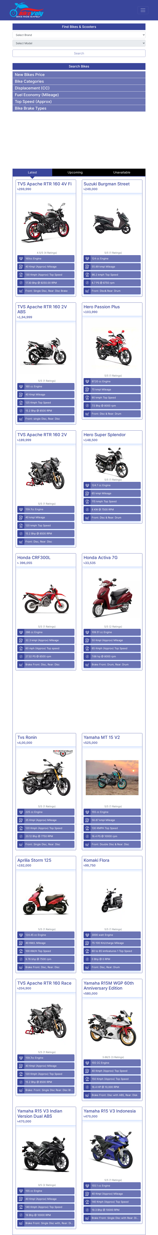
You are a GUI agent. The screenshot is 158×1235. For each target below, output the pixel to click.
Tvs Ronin (27, 737)
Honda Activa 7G (101, 557)
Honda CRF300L (33, 557)
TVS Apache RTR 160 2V (42, 434)
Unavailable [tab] (121, 172)
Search (79, 53)
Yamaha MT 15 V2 (102, 737)
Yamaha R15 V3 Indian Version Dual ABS (39, 1113)
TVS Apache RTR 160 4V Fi (44, 183)
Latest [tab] (32, 172)
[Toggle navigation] (143, 10)
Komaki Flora (96, 860)
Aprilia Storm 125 (34, 860)
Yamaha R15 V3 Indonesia (110, 1110)
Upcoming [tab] (75, 172)
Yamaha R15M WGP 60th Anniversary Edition (109, 986)
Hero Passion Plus (102, 306)
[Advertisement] (79, 139)
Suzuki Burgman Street (107, 183)
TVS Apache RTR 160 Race (44, 983)
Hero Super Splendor (105, 434)
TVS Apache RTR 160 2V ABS (42, 309)
